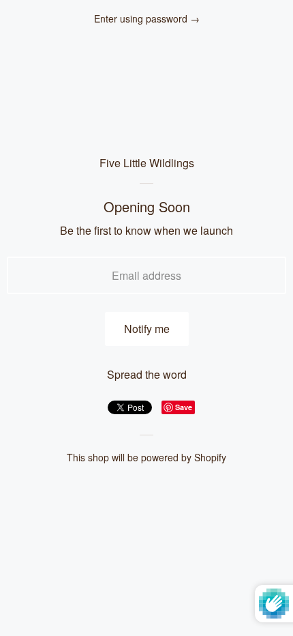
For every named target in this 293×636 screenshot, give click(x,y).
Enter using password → (147, 18)
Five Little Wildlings (146, 163)
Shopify (210, 457)
